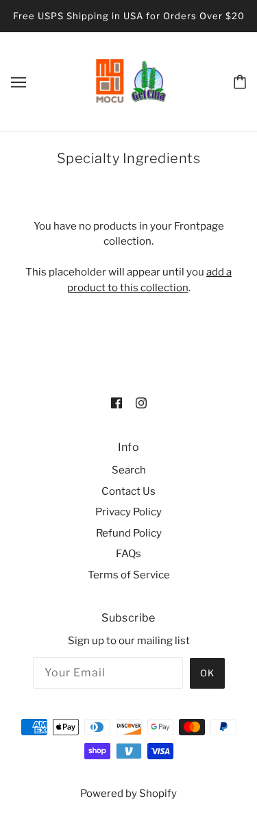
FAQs (128, 554)
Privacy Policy (128, 512)
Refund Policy (129, 533)
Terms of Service (129, 575)
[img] (116, 402)
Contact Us (128, 491)
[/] (130, 80)
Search (129, 470)
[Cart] (240, 80)
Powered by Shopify (128, 793)
